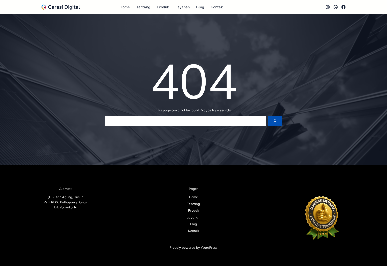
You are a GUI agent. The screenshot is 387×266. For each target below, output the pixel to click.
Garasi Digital (64, 7)
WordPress (209, 247)
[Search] (275, 121)
